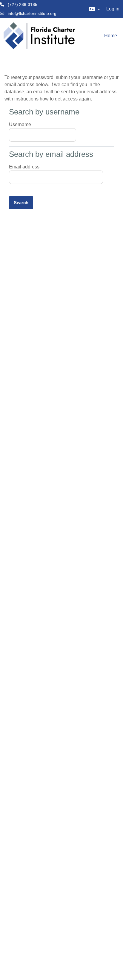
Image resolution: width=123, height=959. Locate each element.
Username (20, 124)
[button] (94, 9)
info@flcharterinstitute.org (32, 13)
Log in (112, 8)
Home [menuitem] (110, 35)
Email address (24, 166)
